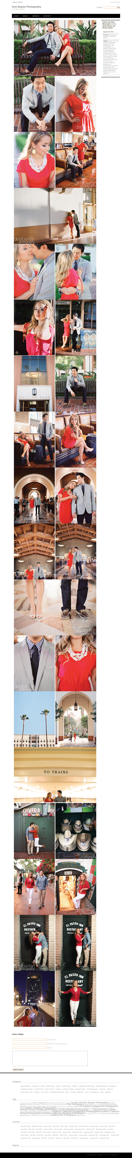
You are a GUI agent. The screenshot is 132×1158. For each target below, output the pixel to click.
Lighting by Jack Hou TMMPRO (48, 1106)
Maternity (110, 1089)
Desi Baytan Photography (111, 41)
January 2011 (94, 1138)
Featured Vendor (80, 1089)
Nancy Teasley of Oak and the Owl (83, 1108)
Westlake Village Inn (80, 1115)
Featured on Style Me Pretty (60, 1104)
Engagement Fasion (109, 36)
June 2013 (24, 1132)
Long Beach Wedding (72, 1106)
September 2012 (110, 1132)
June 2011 (51, 1138)
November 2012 (88, 1132)
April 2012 (55, 1135)
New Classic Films (96, 1108)
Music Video (24, 1092)
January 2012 (83, 1135)
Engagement (113, 34)
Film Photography (108, 46)
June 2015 (56, 1126)
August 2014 (104, 1126)
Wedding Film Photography (63, 1115)
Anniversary (35, 1086)
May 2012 (48, 1135)
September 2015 (37, 1126)
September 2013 (101, 1129)
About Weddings (26, 1086)
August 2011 (36, 1138)
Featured (58, 1089)
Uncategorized (94, 1092)
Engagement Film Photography (108, 44)
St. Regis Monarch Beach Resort (93, 1113)
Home (16, 16)
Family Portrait (38, 1089)
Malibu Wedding (70, 1108)
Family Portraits (49, 1089)
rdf (119, 2)
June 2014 (24, 1129)
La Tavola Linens (36, 1106)
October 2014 (94, 1126)
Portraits (73, 1092)
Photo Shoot (44, 1092)
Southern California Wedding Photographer (110, 70)
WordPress (114, 1154)
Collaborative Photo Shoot (87, 1086)
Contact (47, 16)
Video (102, 1092)
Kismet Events (28, 1106)
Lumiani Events (61, 1108)
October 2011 (115, 1135)
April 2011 (66, 1138)
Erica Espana (29, 1104)
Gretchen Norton (88, 1104)
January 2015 (73, 1126)
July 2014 (112, 1126)
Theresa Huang (105, 1113)
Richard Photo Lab (102, 1110)
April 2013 (39, 1132)
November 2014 (84, 1126)
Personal (36, 1092)
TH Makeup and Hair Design (36, 1115)
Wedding (107, 1092)
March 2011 (74, 1138)
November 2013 (80, 1129)
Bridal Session (66, 1086)
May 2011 (59, 1138)
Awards (35, 16)
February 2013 (56, 1132)
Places (105, 38)
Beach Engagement (39, 1103)
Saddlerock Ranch (24, 1111)
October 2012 (99, 1132)
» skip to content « (17, 2)
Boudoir (58, 1086)
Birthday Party (50, 1086)
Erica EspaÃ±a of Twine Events (40, 1104)
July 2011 (44, 1138)
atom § (116, 2)
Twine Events (47, 1115)
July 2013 (110, 1129)
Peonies (91, 1110)
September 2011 (26, 1138)
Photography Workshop (57, 1092)
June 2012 (40, 1135)
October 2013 (90, 1129)
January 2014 (58, 1129)
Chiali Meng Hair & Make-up (63, 1103)
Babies (43, 1086)
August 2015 (47, 1126)
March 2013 (47, 1132)
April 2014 (39, 1129)
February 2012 (73, 1135)
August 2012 (24, 1135)
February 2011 (83, 1138)
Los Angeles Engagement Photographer (109, 48)
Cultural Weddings (101, 1086)
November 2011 (105, 1135)
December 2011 (93, 1135)
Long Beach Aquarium (61, 1106)
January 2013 (67, 1132)
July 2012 (33, 1135)
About (25, 16)
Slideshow (80, 1092)
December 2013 (69, 1129)
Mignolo (100, 1154)
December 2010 (104, 1138)
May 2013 (32, 1132)
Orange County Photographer (110, 55)
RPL (111, 61)
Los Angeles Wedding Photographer (109, 51)
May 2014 (32, 1129)
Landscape (102, 1089)
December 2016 (26, 1126)
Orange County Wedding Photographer (110, 58)
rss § (112, 2)
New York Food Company (107, 1108)
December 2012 (77, 1132)
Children (74, 1086)
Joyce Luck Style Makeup (99, 1104)
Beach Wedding (51, 1103)
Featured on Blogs (68, 1089)
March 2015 (64, 1126)
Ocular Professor (91, 1154)
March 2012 (63, 1135)
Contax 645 (111, 41)
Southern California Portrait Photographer (110, 67)
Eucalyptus (50, 1104)
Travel (87, 1092)
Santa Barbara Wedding (35, 1112)
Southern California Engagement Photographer (109, 64)
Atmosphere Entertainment (26, 1103)
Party (31, 1092)
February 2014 (48, 1129)
